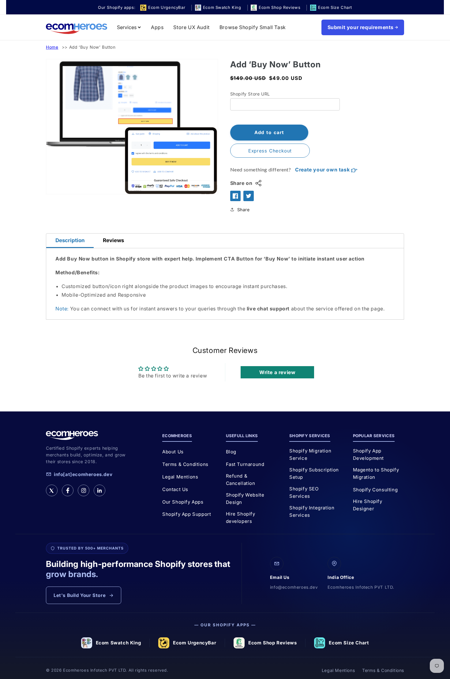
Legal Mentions (180, 477)
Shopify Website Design (245, 498)
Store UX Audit (191, 27)
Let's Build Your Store (80, 595)
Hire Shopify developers (240, 517)
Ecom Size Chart (349, 643)
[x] (52, 490)
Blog (231, 452)
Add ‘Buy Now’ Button (92, 47)
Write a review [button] (277, 372)
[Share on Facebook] (235, 196)
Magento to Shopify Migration (376, 473)
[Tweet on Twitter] (248, 196)
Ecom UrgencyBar (194, 643)
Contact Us (175, 489)
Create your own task (323, 170)
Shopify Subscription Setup (314, 473)
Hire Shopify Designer (367, 505)
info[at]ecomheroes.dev (83, 474)
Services (127, 27)
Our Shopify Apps (183, 502)
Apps (157, 27)
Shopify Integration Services (311, 511)
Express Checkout (270, 151)
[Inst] (83, 490)
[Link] (99, 490)
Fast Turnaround (245, 464)
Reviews (113, 240)
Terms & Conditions (185, 464)
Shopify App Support (186, 514)
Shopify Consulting (375, 490)
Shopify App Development (368, 454)
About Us (173, 452)
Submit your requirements (361, 27)
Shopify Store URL (250, 93)
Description (69, 240)
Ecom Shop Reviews (272, 643)
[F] (67, 490)
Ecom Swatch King (118, 643)
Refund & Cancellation (240, 479)
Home (52, 47)
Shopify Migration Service (310, 454)
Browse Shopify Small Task (252, 27)
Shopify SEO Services (304, 492)
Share (243, 209)
